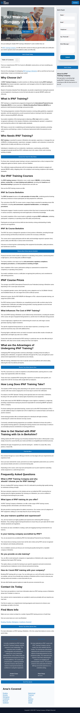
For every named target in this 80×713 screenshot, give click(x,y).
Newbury (30, 699)
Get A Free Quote (27, 682)
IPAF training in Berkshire (30, 71)
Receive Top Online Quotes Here (27, 367)
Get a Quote (26, 31)
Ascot (29, 697)
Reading (3, 622)
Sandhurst (6, 702)
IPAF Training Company (9, 47)
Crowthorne (22, 622)
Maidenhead (31, 693)
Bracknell (28, 622)
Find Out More (27, 451)
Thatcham (31, 695)
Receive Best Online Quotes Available (28, 251)
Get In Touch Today (27, 54)
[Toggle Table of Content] (16, 60)
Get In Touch (67, 67)
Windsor (30, 700)
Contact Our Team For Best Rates (28, 156)
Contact (75, 2)
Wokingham (15, 622)
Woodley (8, 622)
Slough (30, 702)
